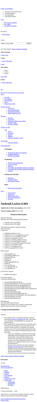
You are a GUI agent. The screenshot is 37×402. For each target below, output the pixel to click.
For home (7, 97)
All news (10, 199)
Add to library (6, 34)
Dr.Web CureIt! (12, 122)
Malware (10, 166)
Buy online (7, 24)
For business (7, 99)
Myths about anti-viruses (15, 188)
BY (21, 92)
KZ (16, 92)
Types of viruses (12, 164)
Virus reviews (12, 193)
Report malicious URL (14, 113)
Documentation (9, 15)
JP (14, 92)
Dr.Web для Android (15, 346)
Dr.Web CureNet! (13, 124)
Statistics (10, 136)
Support (6, 374)
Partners (6, 377)
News (6, 102)
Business (6, 372)
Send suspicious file (13, 110)
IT (13, 92)
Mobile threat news (13, 196)
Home (6, 370)
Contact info (7, 380)
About (9, 131)
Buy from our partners (10, 22)
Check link (11, 119)
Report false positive (13, 111)
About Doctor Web (9, 104)
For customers (8, 375)
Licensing (10, 133)
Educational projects (13, 181)
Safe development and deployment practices (13, 399)
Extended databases (13, 154)
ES (9, 92)
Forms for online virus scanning (17, 121)
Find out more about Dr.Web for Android (12, 356)
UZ (19, 92)
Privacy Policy (5, 400)
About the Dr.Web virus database (17, 152)
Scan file (10, 118)
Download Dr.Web (10, 16)
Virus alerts (11, 194)
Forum (2, 64)
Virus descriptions (13, 142)
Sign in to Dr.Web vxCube (15, 138)
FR (11, 92)
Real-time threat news (14, 197)
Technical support (10, 13)
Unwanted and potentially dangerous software (21, 167)
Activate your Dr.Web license (13, 11)
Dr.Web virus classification (15, 163)
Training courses (12, 179)
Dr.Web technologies (14, 156)
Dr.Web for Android (17, 319)
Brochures (11, 178)
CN (4, 92)
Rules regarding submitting (19, 49)
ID (23, 92)
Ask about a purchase (10, 26)
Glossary (10, 171)
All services (11, 108)
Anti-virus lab (8, 100)
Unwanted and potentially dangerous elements (21, 169)
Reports (10, 135)
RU (2, 92)
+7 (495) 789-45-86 (6, 61)
